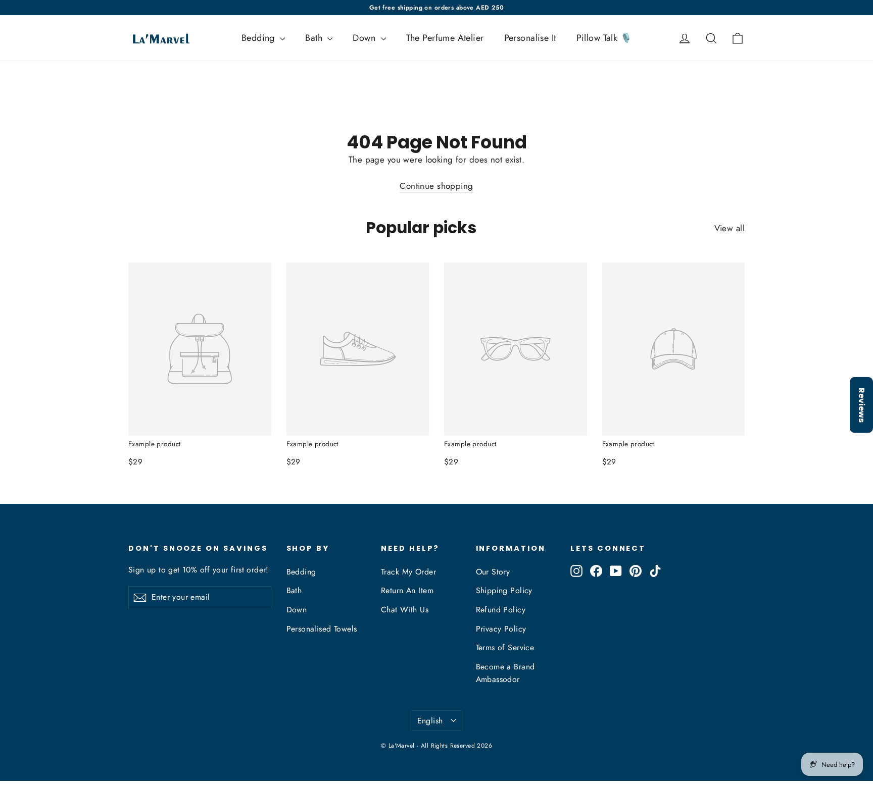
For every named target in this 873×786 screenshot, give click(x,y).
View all (729, 228)
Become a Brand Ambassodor (505, 673)
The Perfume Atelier (445, 37)
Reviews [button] (861, 404)
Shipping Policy (504, 590)
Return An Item (407, 590)
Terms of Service (505, 647)
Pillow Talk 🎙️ (604, 37)
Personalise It (530, 37)
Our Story (493, 572)
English (430, 720)
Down (365, 37)
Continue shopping (436, 186)
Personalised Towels (321, 629)
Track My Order (408, 572)
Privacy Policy (501, 629)
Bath (315, 37)
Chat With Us (404, 609)
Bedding (259, 37)
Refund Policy (501, 609)
